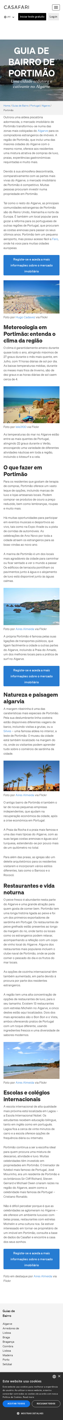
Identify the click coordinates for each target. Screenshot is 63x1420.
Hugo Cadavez (25, 317)
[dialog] (31, 1396)
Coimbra (8, 1346)
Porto (6, 1359)
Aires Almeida (25, 629)
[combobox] (54, 1376)
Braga (6, 1337)
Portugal (35, 105)
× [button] (59, 1376)
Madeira (8, 1355)
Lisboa (7, 1350)
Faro (54, 239)
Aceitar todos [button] (16, 1403)
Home (7, 105)
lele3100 (21, 427)
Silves (7, 731)
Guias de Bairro (20, 105)
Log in (53, 16)
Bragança (8, 1341)
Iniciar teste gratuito (32, 16)
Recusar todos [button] (46, 1403)
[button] (31, 1413)
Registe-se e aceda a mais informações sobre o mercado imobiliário (31, 265)
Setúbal (7, 1364)
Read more (28, 1397)
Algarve (46, 105)
